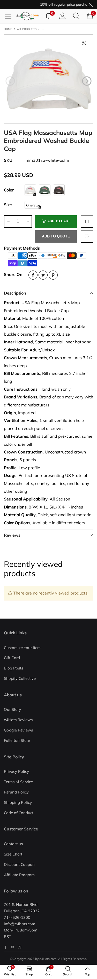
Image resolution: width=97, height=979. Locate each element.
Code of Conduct (18, 812)
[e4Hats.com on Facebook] (6, 947)
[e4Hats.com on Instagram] (20, 947)
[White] (30, 190)
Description (15, 293)
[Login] (62, 16)
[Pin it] (53, 275)
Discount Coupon (19, 864)
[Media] (84, 43)
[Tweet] (43, 275)
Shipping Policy (18, 802)
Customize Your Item (22, 647)
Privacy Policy (16, 771)
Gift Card (12, 657)
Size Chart (13, 854)
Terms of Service (18, 781)
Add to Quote (56, 236)
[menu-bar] (10, 16)
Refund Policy (16, 792)
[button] (10, 81)
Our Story (12, 709)
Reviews (12, 535)
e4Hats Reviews (18, 719)
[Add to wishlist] (87, 236)
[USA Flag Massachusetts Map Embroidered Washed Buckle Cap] (48, 79)
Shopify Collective (20, 678)
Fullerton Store (17, 740)
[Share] (33, 275)
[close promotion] (90, 4)
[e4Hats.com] (29, 16)
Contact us (13, 843)
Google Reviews (18, 730)
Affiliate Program (19, 874)
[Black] (59, 190)
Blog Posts (13, 668)
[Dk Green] (44, 190)
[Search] (76, 16)
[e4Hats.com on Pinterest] (13, 947)
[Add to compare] (87, 221)
